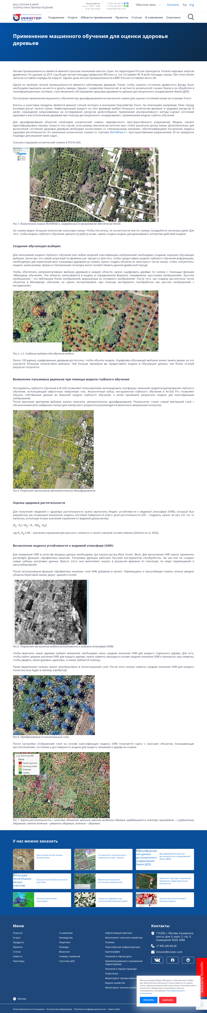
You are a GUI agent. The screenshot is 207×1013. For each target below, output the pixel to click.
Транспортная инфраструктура (122, 947)
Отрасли (17, 932)
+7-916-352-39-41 (115, 6)
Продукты (18, 942)
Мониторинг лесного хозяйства (122, 987)
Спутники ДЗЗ (67, 961)
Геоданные (56, 17)
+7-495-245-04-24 (115, 3)
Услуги (73, 17)
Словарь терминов (69, 956)
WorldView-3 (117, 132)
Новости (17, 956)
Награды (64, 947)
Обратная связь (146, 4)
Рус (185, 4)
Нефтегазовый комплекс (118, 932)
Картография (112, 951)
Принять (148, 1000)
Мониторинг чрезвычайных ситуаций (126, 978)
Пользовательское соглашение (29, 1009)
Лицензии (64, 942)
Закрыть (168, 1000)
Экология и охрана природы (121, 968)
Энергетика (111, 973)
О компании (154, 17)
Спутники (173, 17)
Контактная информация (59, 1009)
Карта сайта (114, 1009)
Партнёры (18, 961)
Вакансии (64, 951)
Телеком (109, 942)
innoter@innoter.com (116, 8)
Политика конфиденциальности (90, 1009)
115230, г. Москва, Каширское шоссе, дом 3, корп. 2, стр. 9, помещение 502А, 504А (174, 936)
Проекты (121, 17)
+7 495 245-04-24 (166, 946)
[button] (201, 1004)
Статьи (137, 17)
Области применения (96, 17)
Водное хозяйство (115, 982)
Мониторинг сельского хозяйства (123, 937)
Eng (192, 4)
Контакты (173, 4)
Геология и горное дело (118, 956)
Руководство (66, 937)
